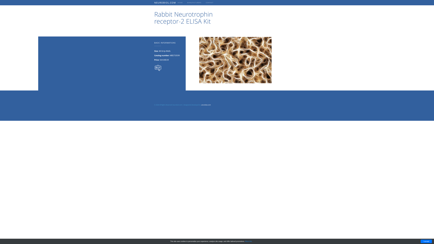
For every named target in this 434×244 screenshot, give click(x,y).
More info (248, 241)
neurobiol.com (165, 2)
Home (180, 3)
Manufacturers (194, 3)
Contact (209, 3)
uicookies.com (206, 105)
